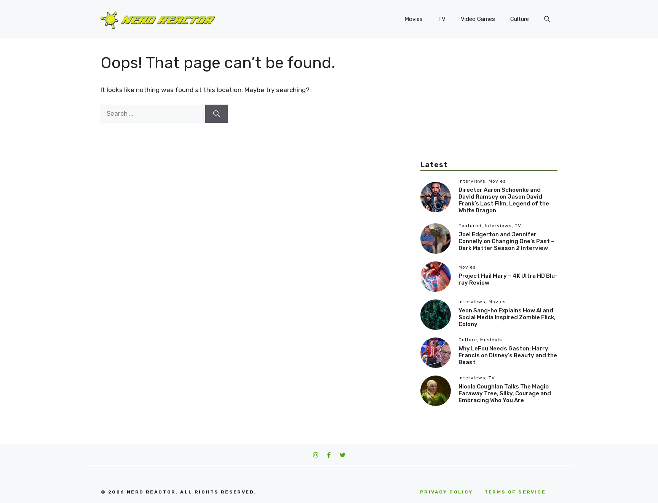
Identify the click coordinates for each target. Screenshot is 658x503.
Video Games (478, 19)
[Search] (216, 114)
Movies (413, 19)
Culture (519, 19)
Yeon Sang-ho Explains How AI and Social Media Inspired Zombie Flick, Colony (507, 317)
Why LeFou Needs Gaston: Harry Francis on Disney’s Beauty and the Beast (507, 355)
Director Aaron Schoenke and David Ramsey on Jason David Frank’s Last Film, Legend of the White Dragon (503, 200)
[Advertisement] (488, 106)
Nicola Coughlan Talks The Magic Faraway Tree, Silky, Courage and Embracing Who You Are (504, 393)
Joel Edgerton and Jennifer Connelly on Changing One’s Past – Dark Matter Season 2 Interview (506, 241)
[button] (547, 19)
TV (442, 19)
